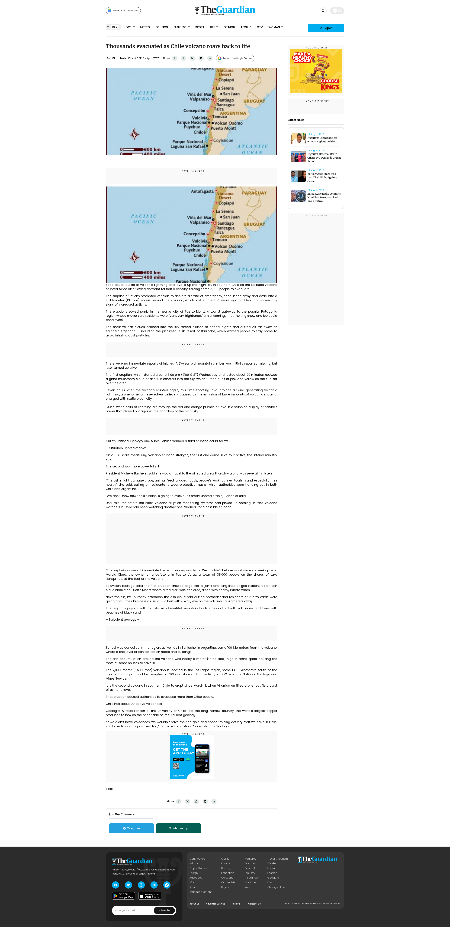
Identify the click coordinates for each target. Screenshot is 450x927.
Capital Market (198, 868)
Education (227, 873)
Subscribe (164, 910)
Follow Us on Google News (126, 10)
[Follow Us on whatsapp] (167, 885)
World (248, 887)
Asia (192, 887)
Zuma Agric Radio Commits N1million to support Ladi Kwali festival (324, 197)
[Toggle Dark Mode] (337, 10)
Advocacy (195, 877)
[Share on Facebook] (174, 58)
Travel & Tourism (277, 858)
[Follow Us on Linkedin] (154, 885)
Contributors (197, 858)
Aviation (194, 863)
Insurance (251, 877)
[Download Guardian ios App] (149, 895)
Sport (199, 27)
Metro (145, 27)
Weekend (273, 863)
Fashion (250, 863)
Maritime (250, 882)
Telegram (133, 828)
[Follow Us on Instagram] (141, 885)
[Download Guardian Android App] (123, 895)
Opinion (229, 27)
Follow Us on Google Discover (237, 58)
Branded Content (200, 892)
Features (250, 858)
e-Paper (326, 28)
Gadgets (273, 877)
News (128, 27)
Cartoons (227, 877)
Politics (162, 27)
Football (250, 868)
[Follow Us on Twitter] (128, 885)
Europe (225, 863)
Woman (274, 27)
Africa (193, 882)
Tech (245, 27)
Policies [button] (236, 903)
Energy (193, 873)
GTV (260, 27)
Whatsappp (180, 828)
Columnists (228, 882)
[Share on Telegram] (201, 58)
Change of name (278, 887)
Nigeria (225, 887)
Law (269, 882)
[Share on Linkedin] (210, 58)
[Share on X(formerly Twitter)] (183, 58)
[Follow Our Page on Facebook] (115, 885)
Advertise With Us (215, 903)
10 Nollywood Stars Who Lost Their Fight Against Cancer (322, 177)
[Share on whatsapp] (192, 58)
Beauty (225, 868)
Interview (272, 868)
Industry (250, 873)
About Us (194, 903)
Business (180, 27)
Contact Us (254, 903)
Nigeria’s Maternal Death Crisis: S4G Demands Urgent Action (324, 157)
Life (213, 27)
